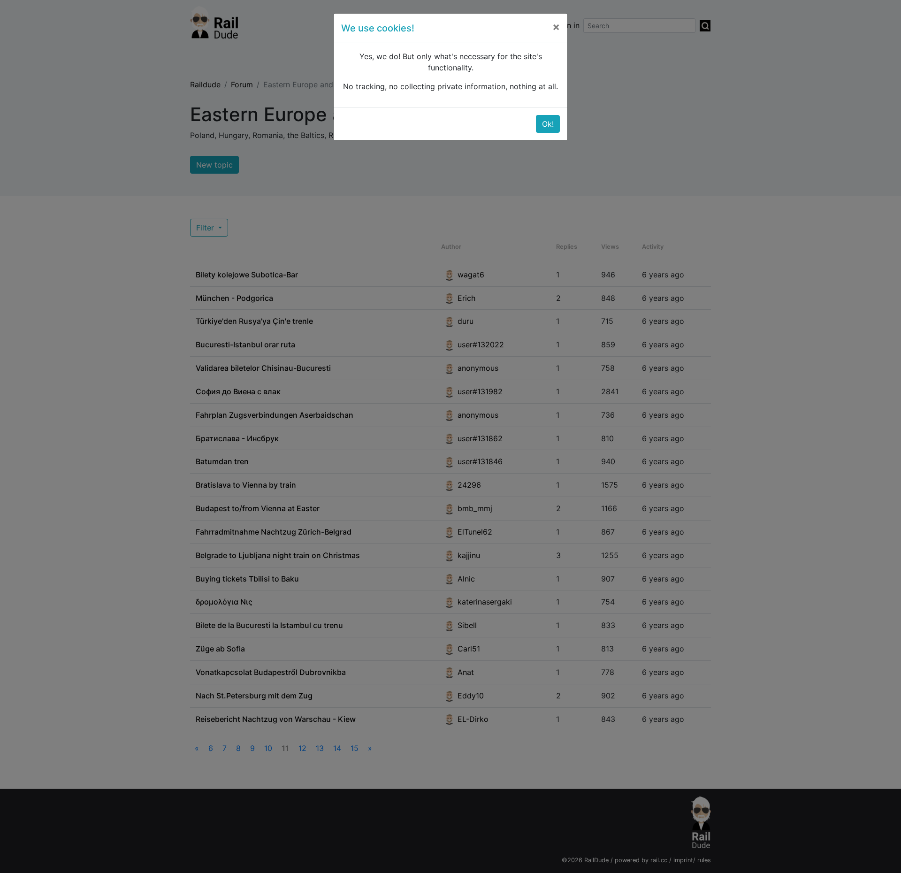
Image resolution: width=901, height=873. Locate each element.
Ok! (548, 124)
